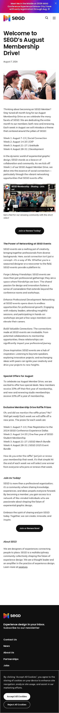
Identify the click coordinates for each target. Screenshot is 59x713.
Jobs (6, 665)
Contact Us (10, 639)
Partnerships (10, 659)
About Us (8, 652)
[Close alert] (55, 6)
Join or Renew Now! (29, 528)
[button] (47, 18)
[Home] (14, 18)
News (6, 646)
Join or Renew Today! (29, 230)
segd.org (23, 567)
